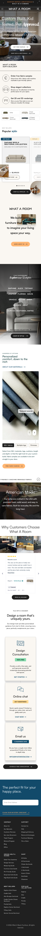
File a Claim (25, 841)
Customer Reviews (10, 832)
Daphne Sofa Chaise (10, 890)
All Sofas (24, 858)
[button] (20, 47)
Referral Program (9, 841)
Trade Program (8, 838)
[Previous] (29, 432)
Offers (6, 847)
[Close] (40, 1)
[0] (38, 9)
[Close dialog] (38, 907)
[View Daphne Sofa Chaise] (30, 580)
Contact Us (24, 826)
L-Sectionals (25, 867)
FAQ (22, 829)
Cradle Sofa (7, 893)
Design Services (9, 862)
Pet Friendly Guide (10, 871)
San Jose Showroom (10, 835)
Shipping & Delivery (27, 832)
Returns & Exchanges (27, 835)
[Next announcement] (37, 3)
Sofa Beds (24, 876)
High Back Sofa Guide (11, 877)
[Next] (34, 432)
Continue (10, 928)
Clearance (24, 879)
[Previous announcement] (3, 3)
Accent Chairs (25, 873)
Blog (5, 844)
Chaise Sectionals (26, 864)
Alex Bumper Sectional (11, 896)
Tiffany (23, 904)
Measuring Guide (9, 865)
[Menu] (2, 9)
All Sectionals (25, 861)
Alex (22, 895)
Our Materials (8, 829)
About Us (7, 826)
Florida (23, 901)
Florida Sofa (7, 904)
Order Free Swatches (10, 859)
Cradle (23, 898)
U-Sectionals (25, 870)
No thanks (10, 932)
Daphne (23, 892)
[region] (20, 544)
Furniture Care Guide (10, 868)
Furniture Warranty (27, 838)
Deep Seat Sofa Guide (11, 875)
